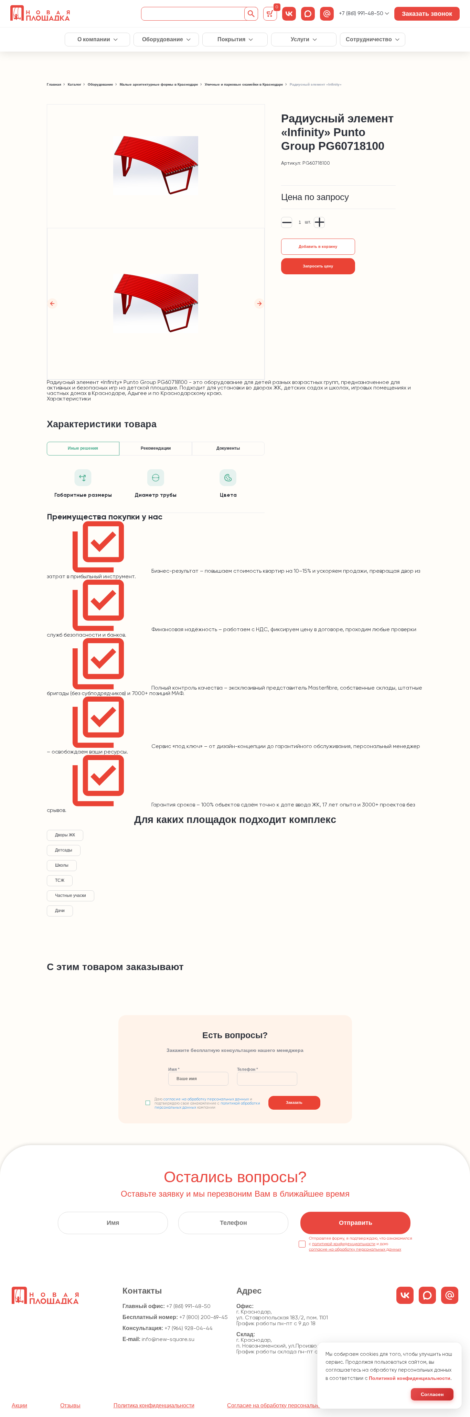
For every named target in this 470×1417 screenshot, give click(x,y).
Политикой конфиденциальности (409, 1378)
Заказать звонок (427, 13)
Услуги (300, 39)
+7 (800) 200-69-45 (203, 1317)
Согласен (432, 1394)
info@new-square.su (168, 1339)
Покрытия (231, 39)
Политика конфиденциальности (154, 1405)
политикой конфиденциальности (343, 1244)
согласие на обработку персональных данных (206, 1099)
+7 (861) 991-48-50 (361, 14)
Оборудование (162, 39)
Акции (19, 1405)
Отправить (355, 1222)
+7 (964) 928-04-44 (188, 1328)
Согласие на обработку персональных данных (286, 1405)
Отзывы (70, 1405)
